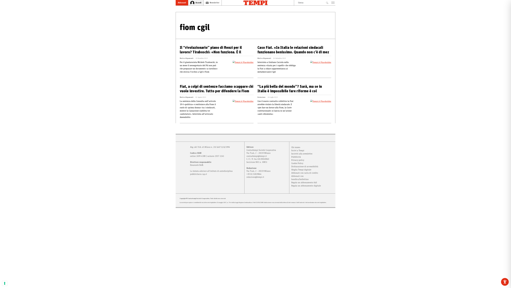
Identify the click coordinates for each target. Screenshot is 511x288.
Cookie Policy (297, 163)
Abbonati (182, 3)
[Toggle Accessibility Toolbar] (505, 282)
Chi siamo (295, 147)
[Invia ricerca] (327, 2)
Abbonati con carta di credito (304, 173)
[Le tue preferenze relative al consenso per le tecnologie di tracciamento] (4, 283)
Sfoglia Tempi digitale (301, 170)
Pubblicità (296, 157)
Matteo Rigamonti (186, 58)
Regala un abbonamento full (304, 182)
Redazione (261, 97)
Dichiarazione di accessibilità (304, 166)
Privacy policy (297, 160)
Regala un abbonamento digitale (306, 186)
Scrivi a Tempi (297, 150)
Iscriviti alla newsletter (301, 154)
